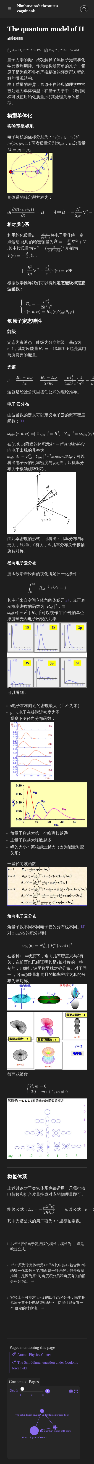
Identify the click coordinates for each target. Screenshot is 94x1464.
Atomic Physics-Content (34, 1355)
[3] (83, 926)
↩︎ (30, 1249)
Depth (14, 1390)
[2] (67, 600)
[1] (22, 421)
